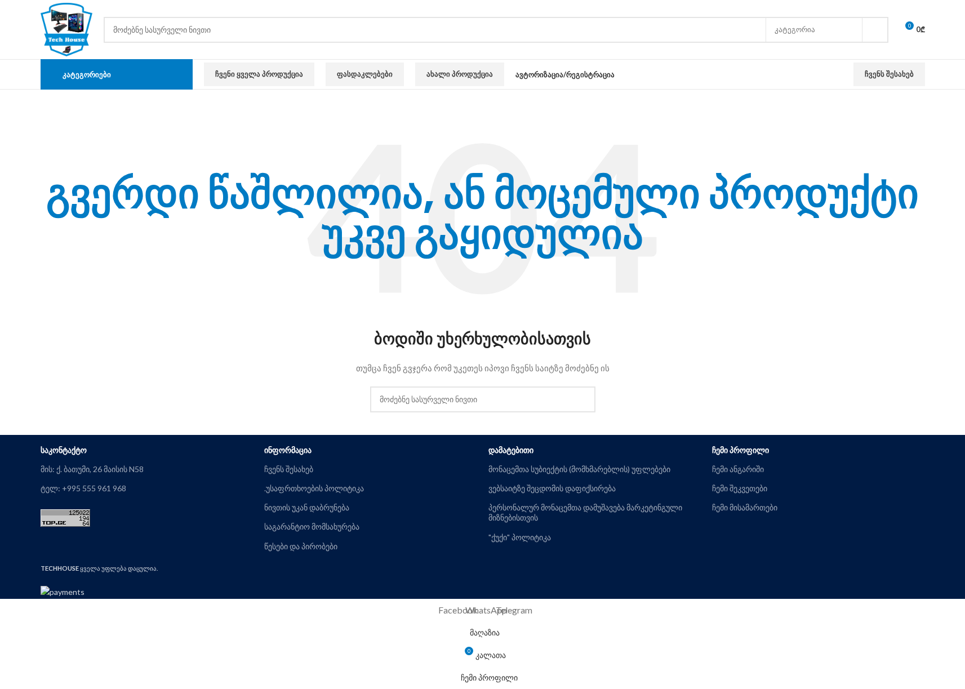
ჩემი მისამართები (744, 507)
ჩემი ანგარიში (738, 469)
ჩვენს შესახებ (889, 73)
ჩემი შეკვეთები (739, 488)
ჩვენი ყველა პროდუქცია (259, 73)
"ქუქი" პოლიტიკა (519, 537)
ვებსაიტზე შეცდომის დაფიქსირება (552, 488)
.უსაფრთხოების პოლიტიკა (314, 488)
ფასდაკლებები (365, 73)
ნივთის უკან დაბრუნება (306, 507)
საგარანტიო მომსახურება (311, 526)
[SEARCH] (875, 30)
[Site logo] (66, 28)
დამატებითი (510, 450)
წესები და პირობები (300, 546)
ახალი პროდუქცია (459, 73)
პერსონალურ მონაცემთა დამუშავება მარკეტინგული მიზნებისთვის (585, 512)
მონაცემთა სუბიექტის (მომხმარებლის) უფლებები (579, 469)
